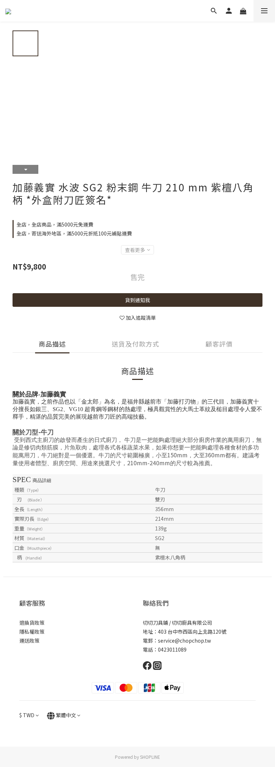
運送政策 (29, 640)
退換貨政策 (31, 622)
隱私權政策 (31, 631)
